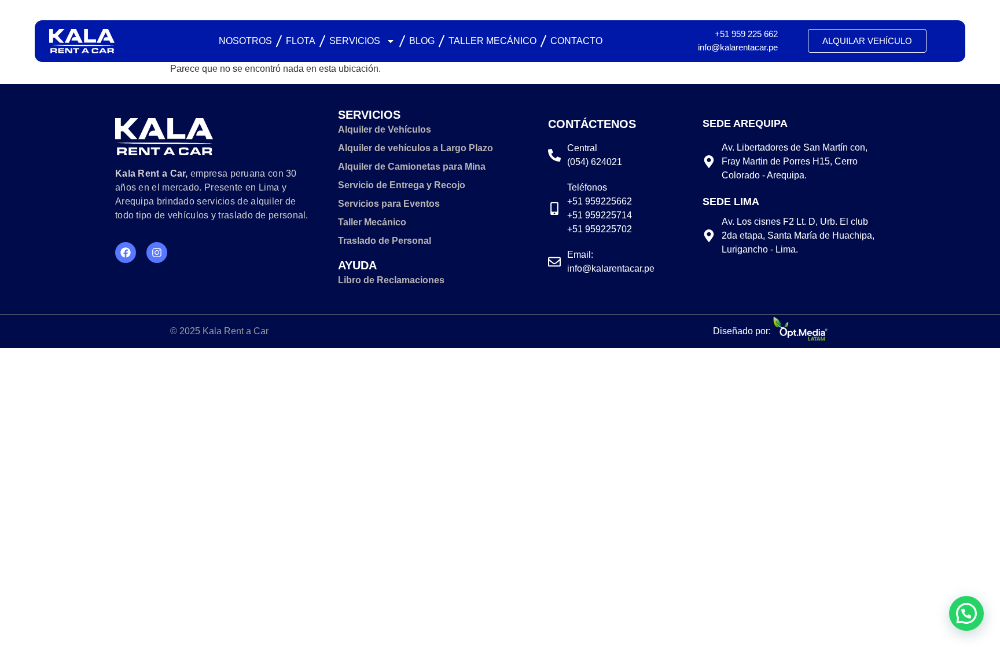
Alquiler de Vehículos (384, 129)
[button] (966, 613)
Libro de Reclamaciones (391, 280)
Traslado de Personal (384, 241)
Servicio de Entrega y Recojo (401, 185)
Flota (300, 41)
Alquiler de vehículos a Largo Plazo (415, 148)
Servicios (354, 41)
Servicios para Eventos (389, 204)
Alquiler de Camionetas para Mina (412, 166)
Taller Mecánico (492, 41)
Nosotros (245, 41)
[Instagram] (156, 252)
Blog (422, 41)
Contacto (576, 41)
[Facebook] (125, 252)
